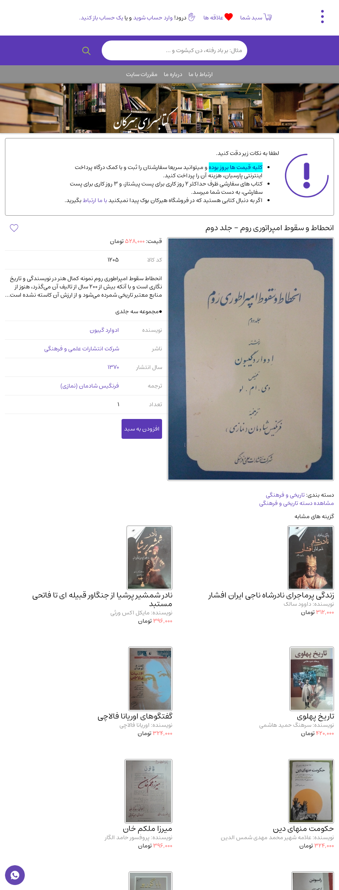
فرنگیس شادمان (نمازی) (89, 386)
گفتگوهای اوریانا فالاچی (135, 716)
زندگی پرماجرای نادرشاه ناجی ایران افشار (271, 595)
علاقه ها (213, 18)
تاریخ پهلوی (315, 716)
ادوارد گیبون (104, 330)
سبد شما (251, 18)
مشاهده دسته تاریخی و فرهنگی (296, 503)
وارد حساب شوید (153, 18)
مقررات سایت (142, 74)
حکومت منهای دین (303, 828)
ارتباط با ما (201, 74)
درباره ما (173, 74)
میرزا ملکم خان (147, 828)
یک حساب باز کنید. (101, 18)
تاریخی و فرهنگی (285, 495)
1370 (113, 367)
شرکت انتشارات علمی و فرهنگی (81, 349)
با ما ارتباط (94, 200)
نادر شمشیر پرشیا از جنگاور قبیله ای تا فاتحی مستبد (102, 599)
